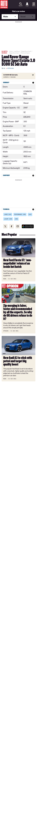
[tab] (18, 82)
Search (20, 5)
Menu (33, 5)
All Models (10, 68)
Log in (27, 5)
